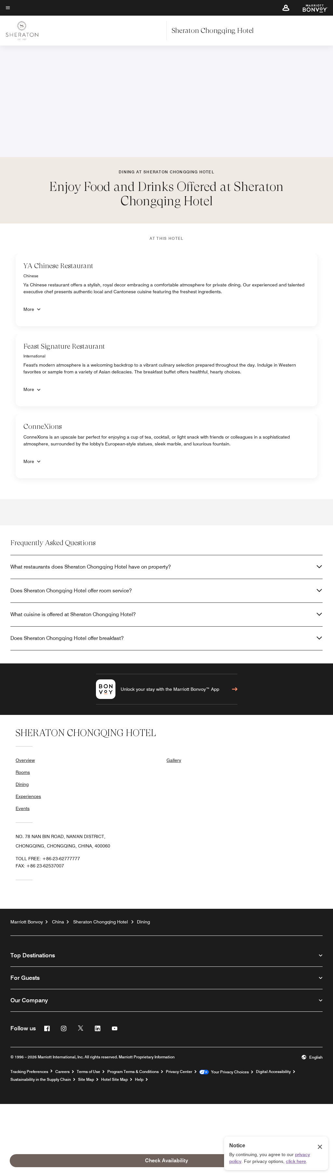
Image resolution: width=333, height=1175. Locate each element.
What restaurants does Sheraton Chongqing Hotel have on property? (90, 567)
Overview (25, 760)
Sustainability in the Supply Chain (40, 1079)
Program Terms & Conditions (133, 1071)
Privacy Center (179, 1071)
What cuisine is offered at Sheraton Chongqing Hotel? (73, 614)
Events (23, 808)
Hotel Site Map (114, 1079)
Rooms (23, 772)
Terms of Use (88, 1071)
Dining (22, 784)
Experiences (28, 796)
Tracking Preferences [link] (29, 1071)
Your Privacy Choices (229, 1072)
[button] (286, 8)
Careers (62, 1071)
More (28, 309)
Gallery (173, 760)
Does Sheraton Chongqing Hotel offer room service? (71, 591)
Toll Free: (48, 858)
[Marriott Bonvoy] (311, 8)
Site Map (86, 1079)
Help (139, 1079)
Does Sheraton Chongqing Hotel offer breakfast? (67, 638)
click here (296, 1161)
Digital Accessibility (273, 1071)
